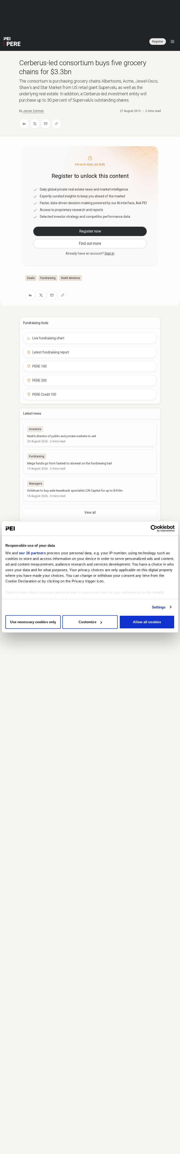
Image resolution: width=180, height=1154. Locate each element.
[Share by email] (46, 124)
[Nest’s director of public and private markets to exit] (90, 434)
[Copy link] (56, 124)
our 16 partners (32, 553)
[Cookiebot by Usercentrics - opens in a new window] (154, 528)
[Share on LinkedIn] (24, 124)
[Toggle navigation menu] (172, 41)
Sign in (109, 253)
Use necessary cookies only (33, 622)
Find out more (90, 243)
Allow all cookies (147, 622)
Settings (159, 607)
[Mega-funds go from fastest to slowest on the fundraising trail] (90, 462)
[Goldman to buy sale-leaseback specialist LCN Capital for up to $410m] (90, 489)
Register (157, 41)
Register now (90, 231)
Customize (87, 622)
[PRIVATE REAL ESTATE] (12, 41)
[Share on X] (35, 124)
